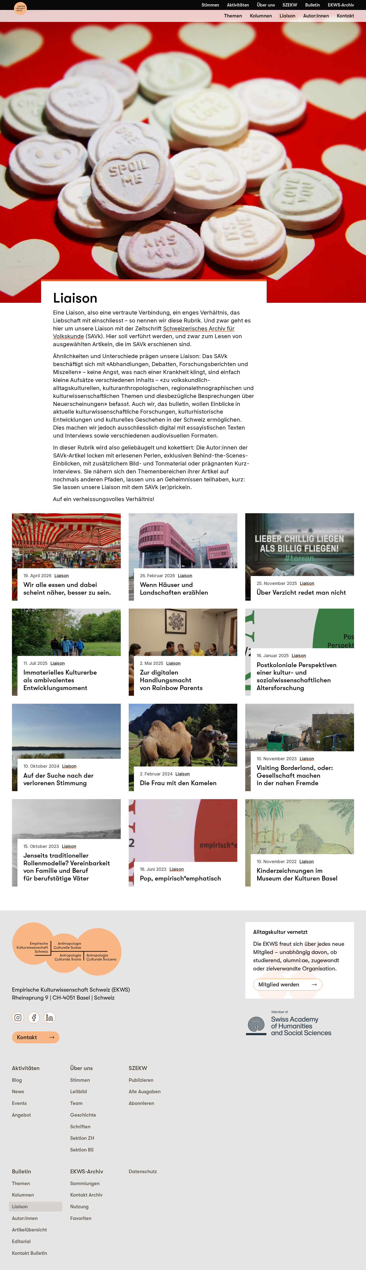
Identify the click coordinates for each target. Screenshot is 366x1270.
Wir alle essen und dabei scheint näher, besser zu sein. (67, 588)
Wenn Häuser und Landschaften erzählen (174, 588)
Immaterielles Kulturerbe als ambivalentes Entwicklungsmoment (60, 680)
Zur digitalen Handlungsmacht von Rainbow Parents (171, 680)
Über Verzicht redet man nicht (301, 592)
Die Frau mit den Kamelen (178, 783)
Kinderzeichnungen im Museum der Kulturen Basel (297, 874)
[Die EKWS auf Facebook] (34, 1018)
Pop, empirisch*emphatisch (180, 878)
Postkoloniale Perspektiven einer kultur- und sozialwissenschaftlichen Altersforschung (297, 676)
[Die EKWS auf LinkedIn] (50, 1018)
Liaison (62, 575)
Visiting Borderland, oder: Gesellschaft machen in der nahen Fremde (295, 775)
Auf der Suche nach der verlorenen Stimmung (58, 779)
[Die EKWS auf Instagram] (18, 1018)
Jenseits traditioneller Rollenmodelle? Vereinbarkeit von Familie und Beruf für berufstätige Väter (66, 867)
